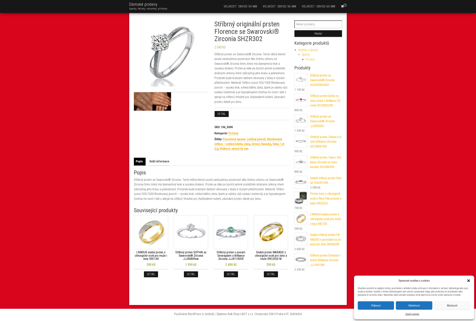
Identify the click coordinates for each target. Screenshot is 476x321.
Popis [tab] (139, 161)
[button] (468, 281)
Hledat (318, 33)
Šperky (306, 54)
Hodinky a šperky (308, 50)
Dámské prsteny (143, 4)
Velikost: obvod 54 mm (240, 6)
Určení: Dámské (261, 144)
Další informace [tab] (159, 161)
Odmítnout (414, 305)
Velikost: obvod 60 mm (318, 6)
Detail (222, 114)
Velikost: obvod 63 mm (234, 148)
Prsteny (233, 133)
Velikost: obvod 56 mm (279, 6)
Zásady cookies (412, 314)
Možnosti (452, 305)
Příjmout (376, 305)
